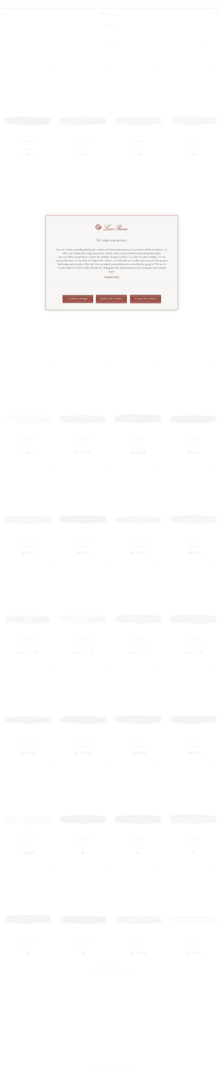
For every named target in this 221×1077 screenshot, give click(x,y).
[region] (111, 262)
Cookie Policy (111, 277)
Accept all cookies (145, 299)
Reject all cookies (111, 299)
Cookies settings (78, 299)
